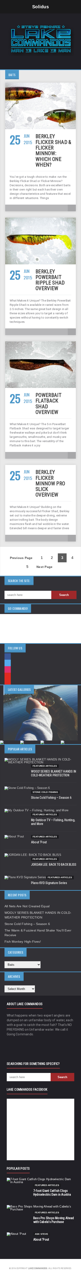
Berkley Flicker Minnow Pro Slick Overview (50, 483)
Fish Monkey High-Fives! (22, 941)
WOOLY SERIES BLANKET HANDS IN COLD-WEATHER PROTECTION (53, 773)
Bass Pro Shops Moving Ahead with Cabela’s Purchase (53, 1220)
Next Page (44, 567)
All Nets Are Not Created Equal (27, 906)
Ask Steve (41, 1234)
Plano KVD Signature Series (49, 883)
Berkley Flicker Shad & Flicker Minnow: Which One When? (53, 150)
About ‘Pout (39, 842)
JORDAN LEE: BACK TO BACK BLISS (53, 864)
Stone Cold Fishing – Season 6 (51, 797)
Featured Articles (45, 766)
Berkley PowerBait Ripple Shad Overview (50, 280)
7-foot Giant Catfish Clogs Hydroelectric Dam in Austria (52, 1192)
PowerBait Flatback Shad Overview (48, 403)
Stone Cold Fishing (45, 792)
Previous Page (21, 558)
